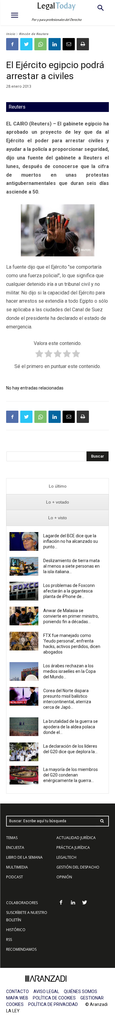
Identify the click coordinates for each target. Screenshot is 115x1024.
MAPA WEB (17, 997)
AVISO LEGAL (46, 991)
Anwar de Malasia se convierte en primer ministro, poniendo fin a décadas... (71, 616)
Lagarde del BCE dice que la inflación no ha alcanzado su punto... (70, 541)
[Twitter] (26, 44)
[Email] (69, 44)
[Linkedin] (54, 44)
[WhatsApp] (40, 44)
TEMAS (11, 837)
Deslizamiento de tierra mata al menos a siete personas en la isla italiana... (71, 566)
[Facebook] (12, 44)
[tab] (57, 486)
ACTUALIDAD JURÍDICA (76, 837)
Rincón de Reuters (33, 34)
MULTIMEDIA (17, 867)
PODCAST (14, 877)
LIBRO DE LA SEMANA (24, 857)
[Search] (102, 821)
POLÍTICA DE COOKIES (54, 997)
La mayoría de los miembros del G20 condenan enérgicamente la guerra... (70, 775)
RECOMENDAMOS (21, 949)
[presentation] (57, 486)
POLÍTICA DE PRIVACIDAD (53, 1004)
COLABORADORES (22, 902)
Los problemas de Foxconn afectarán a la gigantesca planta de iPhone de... (69, 591)
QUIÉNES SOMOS (80, 991)
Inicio (10, 34)
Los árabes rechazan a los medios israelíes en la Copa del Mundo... (69, 671)
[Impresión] (83, 44)
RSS (9, 939)
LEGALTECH (66, 857)
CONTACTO (17, 991)
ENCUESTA (15, 847)
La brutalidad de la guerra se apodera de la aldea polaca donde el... (70, 727)
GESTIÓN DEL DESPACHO (77, 867)
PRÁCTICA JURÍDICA (73, 847)
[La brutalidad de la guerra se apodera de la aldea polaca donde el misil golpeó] (24, 726)
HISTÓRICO (15, 929)
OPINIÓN (64, 877)
